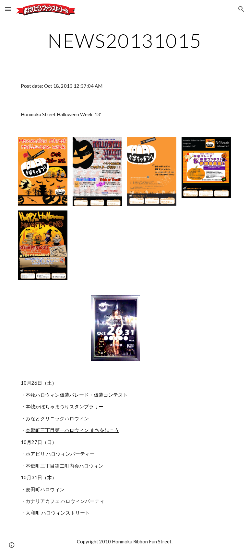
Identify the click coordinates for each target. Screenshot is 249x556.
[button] (8, 9)
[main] (124, 40)
